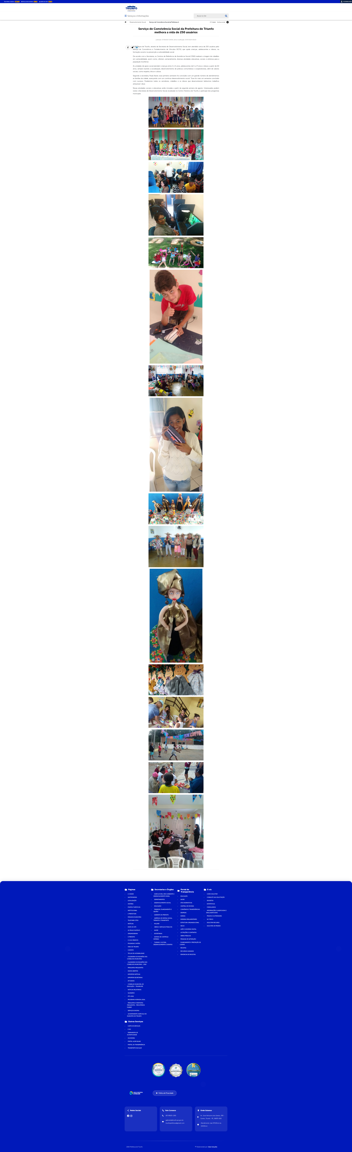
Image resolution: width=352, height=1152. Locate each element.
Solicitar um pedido (214, 926)
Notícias (130, 923)
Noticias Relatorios (134, 989)
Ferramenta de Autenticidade (132, 1033)
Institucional (221, 22)
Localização (132, 900)
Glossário (131, 993)
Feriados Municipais (134, 917)
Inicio (182, 926)
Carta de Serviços (134, 1026)
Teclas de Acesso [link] (30, 1)
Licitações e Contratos (188, 932)
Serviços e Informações (138, 16)
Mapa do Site (132, 927)
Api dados (131, 981)
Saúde (156, 930)
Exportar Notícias (134, 974)
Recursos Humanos (187, 951)
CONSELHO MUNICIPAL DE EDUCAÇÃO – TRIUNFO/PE (135, 985)
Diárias (182, 916)
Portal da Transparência (136, 1044)
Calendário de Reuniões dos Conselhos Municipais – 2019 (137, 963)
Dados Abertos (133, 971)
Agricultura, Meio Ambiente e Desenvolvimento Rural (163, 895)
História (130, 904)
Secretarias (158, 933)
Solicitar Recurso (213, 922)
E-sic (129, 1029)
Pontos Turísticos (134, 907)
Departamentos (159, 899)
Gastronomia (132, 897)
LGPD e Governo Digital (188, 929)
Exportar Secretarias (135, 977)
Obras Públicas (185, 935)
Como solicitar (212, 894)
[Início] (125, 22)
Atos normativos (186, 902)
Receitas (183, 948)
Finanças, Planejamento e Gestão (162, 910)
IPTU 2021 (131, 996)
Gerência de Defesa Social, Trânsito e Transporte (162, 919)
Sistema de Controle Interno (160, 938)
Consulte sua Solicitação (216, 897)
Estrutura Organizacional (189, 922)
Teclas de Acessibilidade (136, 953)
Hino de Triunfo (133, 946)
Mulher (156, 923)
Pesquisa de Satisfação (188, 939)
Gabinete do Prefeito (161, 915)
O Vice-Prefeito (133, 940)
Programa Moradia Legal (136, 999)
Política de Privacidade (166, 1093)
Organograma (133, 933)
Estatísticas (211, 904)
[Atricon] (136, 1093)
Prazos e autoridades (214, 916)
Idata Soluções (212, 1147)
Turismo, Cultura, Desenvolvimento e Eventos (162, 943)
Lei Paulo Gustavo (134, 930)
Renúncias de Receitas (188, 954)
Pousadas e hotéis (134, 943)
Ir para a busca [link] (12, 1)
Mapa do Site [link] (46, 1)
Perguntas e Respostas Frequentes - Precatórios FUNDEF (136, 1005)
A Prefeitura (132, 913)
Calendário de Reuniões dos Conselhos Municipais (137, 958)
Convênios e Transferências (190, 909)
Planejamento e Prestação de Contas (190, 943)
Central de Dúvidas (187, 906)
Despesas (183, 912)
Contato (131, 950)
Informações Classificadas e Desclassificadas (216, 911)
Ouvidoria (131, 1038)
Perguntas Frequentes (135, 967)
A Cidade (213, 22)
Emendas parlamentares (188, 919)
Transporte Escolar (135, 1048)
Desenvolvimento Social (138, 22)
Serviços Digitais (133, 1010)
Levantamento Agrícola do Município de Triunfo (137, 1015)
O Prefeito (131, 937)
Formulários (211, 907)
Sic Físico (210, 919)
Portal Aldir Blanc (134, 1041)
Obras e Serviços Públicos (163, 927)
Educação (157, 906)
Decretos (210, 900)
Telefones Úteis (133, 920)
